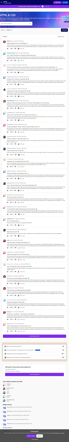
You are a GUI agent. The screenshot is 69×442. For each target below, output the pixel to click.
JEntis (8, 391)
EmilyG (8, 276)
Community (3, 9)
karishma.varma (10, 388)
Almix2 (8, 194)
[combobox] (16, 24)
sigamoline (9, 183)
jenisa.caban (9, 407)
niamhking (9, 112)
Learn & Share (10, 9)
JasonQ (8, 171)
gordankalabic (10, 124)
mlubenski (9, 218)
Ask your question (34, 374)
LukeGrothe (9, 88)
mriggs (8, 415)
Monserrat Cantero (11, 53)
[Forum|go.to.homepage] (7, 2)
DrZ (8, 159)
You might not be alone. (10, 369)
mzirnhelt (9, 395)
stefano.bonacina (11, 76)
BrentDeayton (10, 206)
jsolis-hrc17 (9, 64)
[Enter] (1, 24)
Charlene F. (9, 384)
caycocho (9, 136)
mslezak (8, 252)
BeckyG (8, 323)
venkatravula (9, 423)
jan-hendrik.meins (10, 399)
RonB (8, 419)
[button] (34, 439)
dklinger (8, 41)
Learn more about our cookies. (57, 433)
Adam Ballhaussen (11, 100)
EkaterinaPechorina (11, 264)
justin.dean (9, 299)
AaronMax (9, 411)
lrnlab (8, 240)
